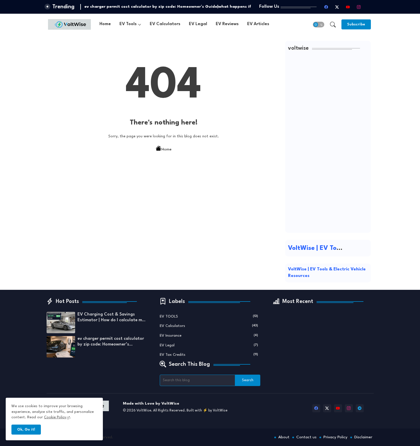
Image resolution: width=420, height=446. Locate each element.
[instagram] (359, 7)
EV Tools (128, 24)
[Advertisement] (328, 144)
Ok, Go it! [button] (26, 429)
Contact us (306, 437)
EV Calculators (165, 24)
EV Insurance (209, 335)
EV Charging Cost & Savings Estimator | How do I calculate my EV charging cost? (110, 317)
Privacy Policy (335, 437)
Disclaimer (363, 437)
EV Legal (198, 24)
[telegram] (360, 408)
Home (105, 24)
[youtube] (348, 7)
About (283, 437)
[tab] (105, 24)
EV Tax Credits (209, 355)
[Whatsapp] (370, 7)
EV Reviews (227, 24)
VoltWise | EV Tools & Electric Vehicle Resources (327, 272)
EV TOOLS (209, 316)
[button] (318, 24)
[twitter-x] (337, 7)
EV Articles (258, 24)
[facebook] (326, 7)
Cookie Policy (55, 417)
